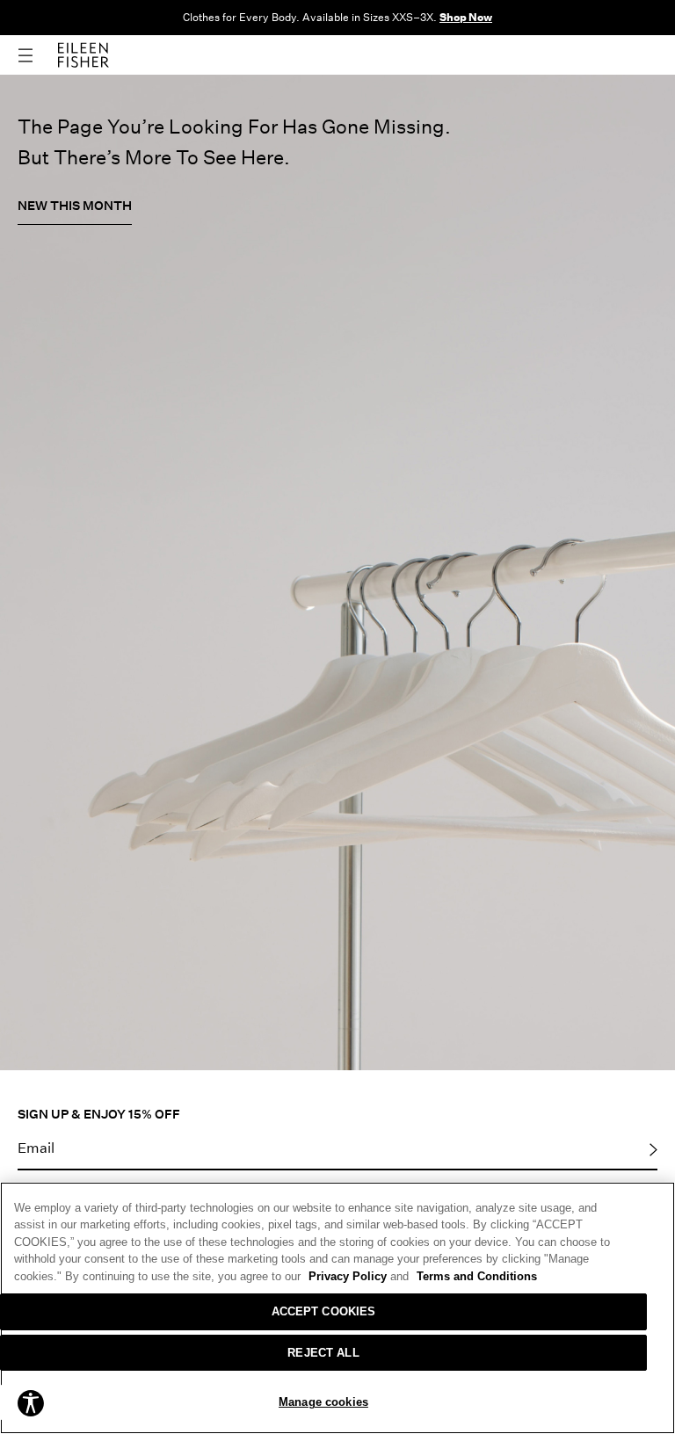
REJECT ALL (323, 1352)
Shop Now (465, 17)
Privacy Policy (358, 1276)
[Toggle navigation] (38, 55)
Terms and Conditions (477, 1276)
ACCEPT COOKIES (324, 1311)
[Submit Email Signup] (653, 1148)
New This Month (75, 205)
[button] (31, 1402)
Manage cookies (323, 1402)
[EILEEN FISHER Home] (83, 53)
